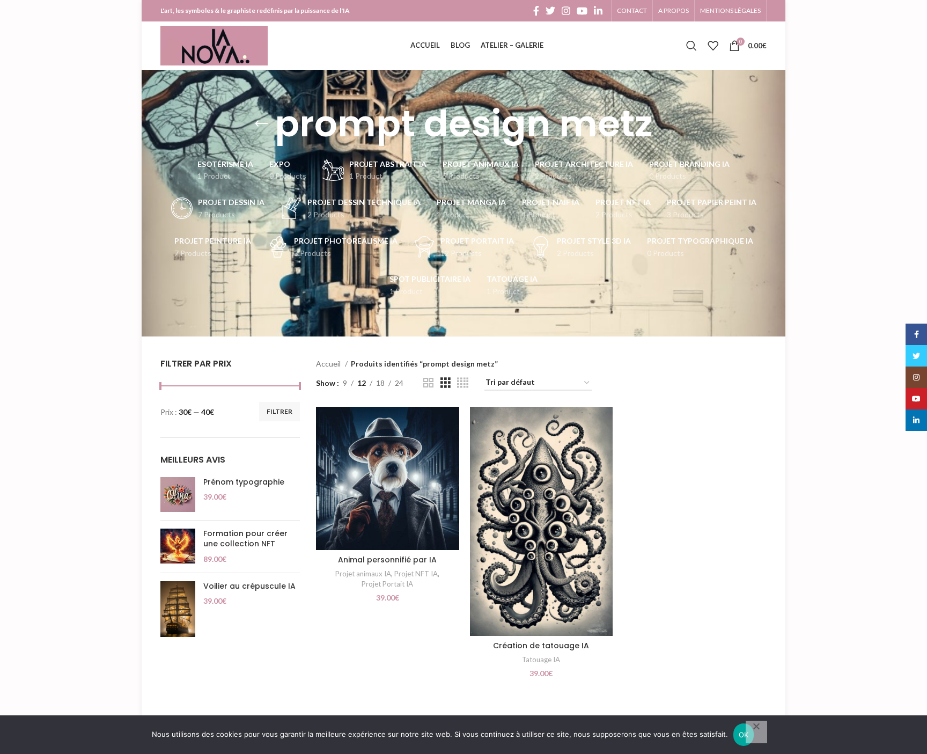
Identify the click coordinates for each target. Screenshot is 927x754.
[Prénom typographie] (177, 494)
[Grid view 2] (428, 383)
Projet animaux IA (363, 573)
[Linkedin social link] (598, 11)
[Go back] (261, 124)
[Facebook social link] (536, 11)
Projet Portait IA (387, 584)
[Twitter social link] (550, 11)
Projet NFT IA (416, 573)
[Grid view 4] (462, 383)
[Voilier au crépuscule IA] (177, 609)
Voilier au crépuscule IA (249, 586)
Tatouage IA (541, 659)
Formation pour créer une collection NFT (245, 539)
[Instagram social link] (565, 11)
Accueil (329, 363)
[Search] (691, 45)
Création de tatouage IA (541, 645)
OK (744, 734)
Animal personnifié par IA (387, 559)
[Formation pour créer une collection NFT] (177, 547)
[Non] (756, 732)
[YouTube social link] (582, 11)
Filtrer (279, 411)
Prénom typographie (243, 482)
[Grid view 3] (445, 383)
